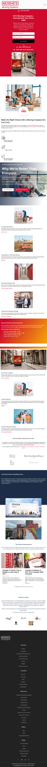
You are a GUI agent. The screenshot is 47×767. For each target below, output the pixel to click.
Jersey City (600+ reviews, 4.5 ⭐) (12, 334)
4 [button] (18, 586)
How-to (24, 746)
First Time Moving (24, 743)
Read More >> (5, 583)
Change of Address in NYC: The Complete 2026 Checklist (12, 572)
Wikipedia (32, 446)
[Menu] (45, 4)
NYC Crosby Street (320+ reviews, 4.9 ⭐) (14, 333)
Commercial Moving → (7, 316)
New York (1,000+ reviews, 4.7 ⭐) (12, 331)
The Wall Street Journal (24, 446)
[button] (23, 10)
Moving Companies (24, 753)
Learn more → (4, 232)
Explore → (3, 260)
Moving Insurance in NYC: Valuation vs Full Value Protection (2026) (34, 572)
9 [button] (24, 586)
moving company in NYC (34, 126)
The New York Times (38, 446)
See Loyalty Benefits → (7, 432)
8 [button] (23, 586)
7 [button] (22, 586)
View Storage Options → (7, 288)
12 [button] (28, 586)
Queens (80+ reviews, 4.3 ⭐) (11, 336)
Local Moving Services (24, 751)
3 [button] (17, 586)
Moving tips (24, 756)
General (24, 748)
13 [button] (29, 586)
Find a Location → (6, 378)
